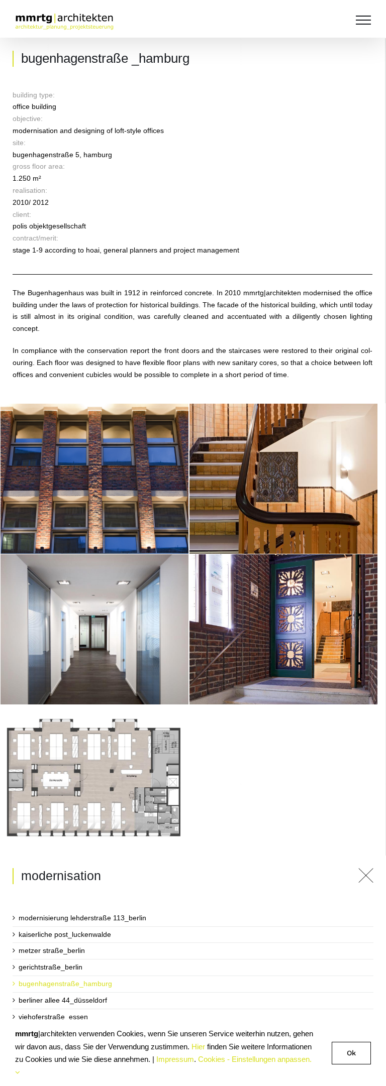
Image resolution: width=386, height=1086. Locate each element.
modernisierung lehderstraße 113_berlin (82, 918)
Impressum (175, 1059)
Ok (351, 1053)
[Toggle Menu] (363, 20)
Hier (198, 1046)
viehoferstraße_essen (53, 1017)
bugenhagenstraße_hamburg (65, 984)
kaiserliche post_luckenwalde (65, 934)
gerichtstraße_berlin (50, 967)
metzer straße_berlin (52, 950)
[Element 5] (365, 872)
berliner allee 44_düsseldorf (63, 1000)
